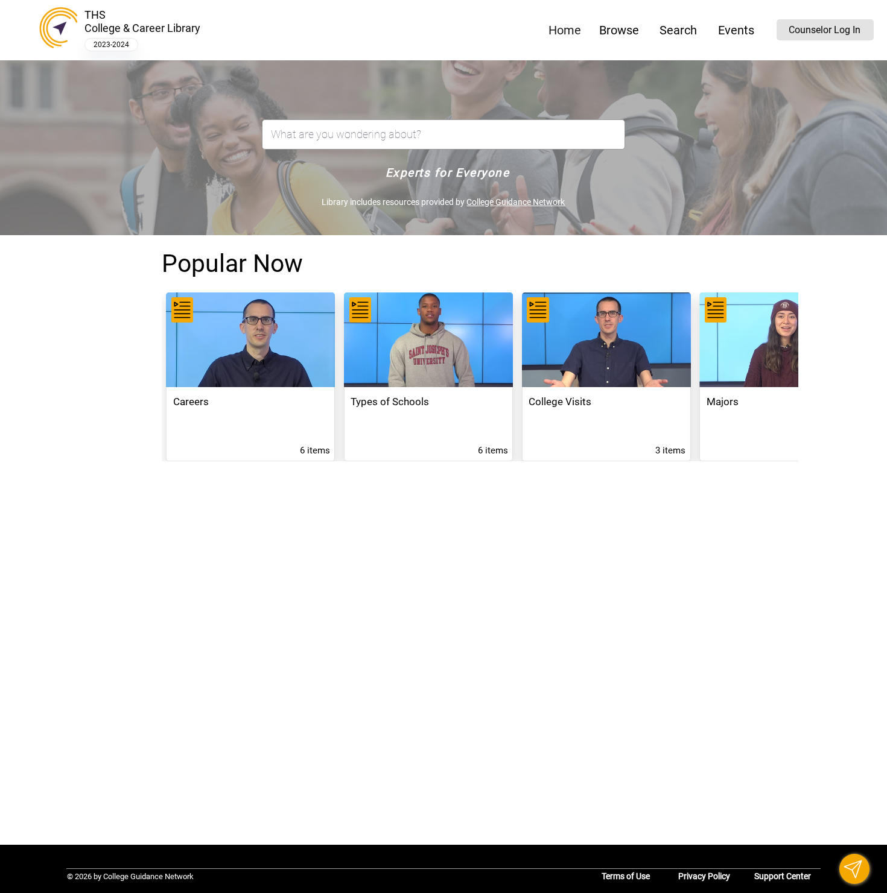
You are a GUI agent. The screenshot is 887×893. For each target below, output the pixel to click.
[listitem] (250, 376)
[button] (619, 30)
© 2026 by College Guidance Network (130, 876)
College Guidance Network (515, 202)
